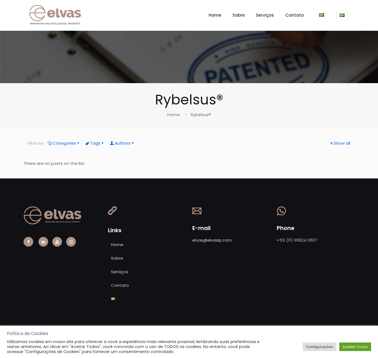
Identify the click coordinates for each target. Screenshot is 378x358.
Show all (342, 143)
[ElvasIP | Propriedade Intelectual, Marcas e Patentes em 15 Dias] (55, 15)
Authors (123, 143)
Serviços (119, 272)
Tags (95, 143)
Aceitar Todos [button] (355, 346)
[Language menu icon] (342, 15)
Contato (120, 285)
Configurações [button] (319, 346)
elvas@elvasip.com (212, 240)
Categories (64, 143)
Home (173, 114)
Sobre (117, 258)
